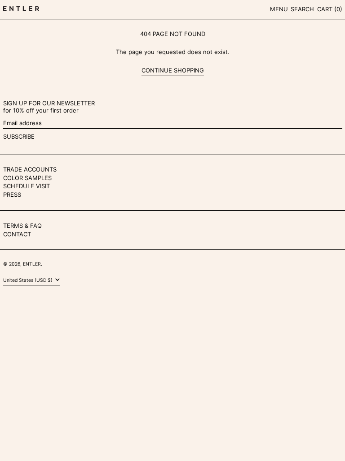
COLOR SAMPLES (27, 177)
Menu (279, 9)
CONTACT (17, 234)
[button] (302, 9)
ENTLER (32, 264)
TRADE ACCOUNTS (30, 169)
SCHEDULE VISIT (26, 186)
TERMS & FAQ (22, 225)
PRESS (12, 194)
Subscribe (19, 136)
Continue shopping (173, 70)
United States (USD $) (28, 280)
